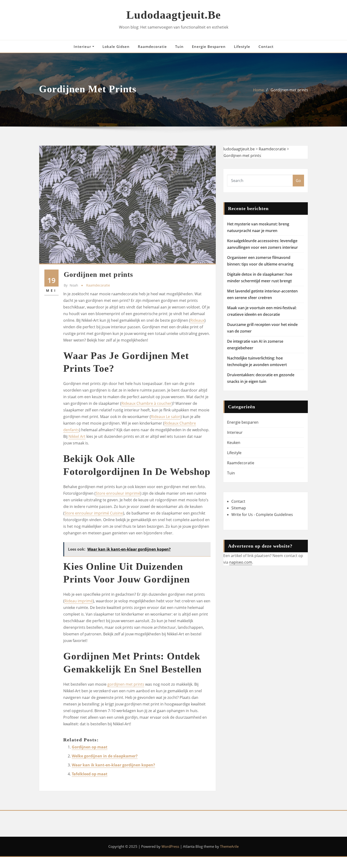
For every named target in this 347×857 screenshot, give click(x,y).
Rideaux (197, 320)
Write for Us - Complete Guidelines (262, 514)
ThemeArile (229, 846)
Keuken (233, 442)
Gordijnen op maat (89, 747)
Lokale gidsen (116, 46)
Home (258, 90)
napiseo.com (240, 562)
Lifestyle (242, 46)
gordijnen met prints (125, 684)
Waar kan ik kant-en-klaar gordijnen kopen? (113, 765)
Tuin (179, 46)
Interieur (83, 46)
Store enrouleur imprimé (118, 493)
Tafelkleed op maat (89, 774)
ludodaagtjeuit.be (173, 14)
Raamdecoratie (152, 46)
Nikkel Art (76, 436)
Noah (71, 285)
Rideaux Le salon (166, 416)
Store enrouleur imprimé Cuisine (93, 513)
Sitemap (238, 508)
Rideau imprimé (78, 601)
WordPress (170, 846)
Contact (266, 46)
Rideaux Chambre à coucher (146, 403)
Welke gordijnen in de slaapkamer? (105, 756)
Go (298, 180)
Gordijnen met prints (289, 90)
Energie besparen (209, 46)
